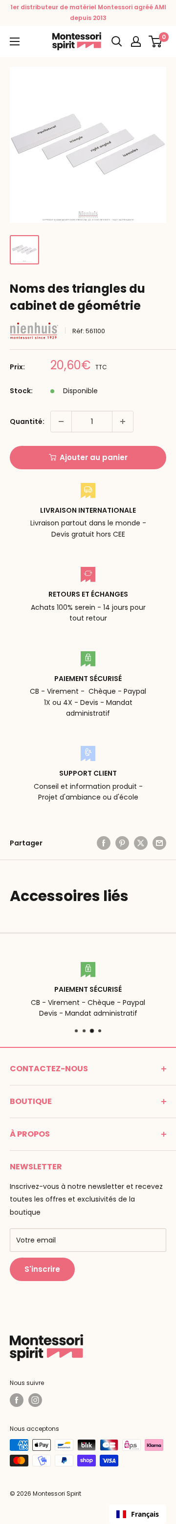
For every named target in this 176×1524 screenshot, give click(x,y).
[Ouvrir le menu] (15, 41)
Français (145, 1514)
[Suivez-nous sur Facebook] (16, 1400)
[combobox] (137, 1514)
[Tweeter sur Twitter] (141, 843)
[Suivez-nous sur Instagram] (35, 1400)
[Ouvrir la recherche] (116, 41)
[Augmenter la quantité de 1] (122, 421)
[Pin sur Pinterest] (122, 843)
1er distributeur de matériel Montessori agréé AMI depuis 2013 (88, 12)
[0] (156, 41)
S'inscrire (42, 1269)
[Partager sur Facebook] (103, 843)
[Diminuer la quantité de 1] (61, 421)
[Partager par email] (159, 843)
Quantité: (27, 421)
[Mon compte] (136, 41)
